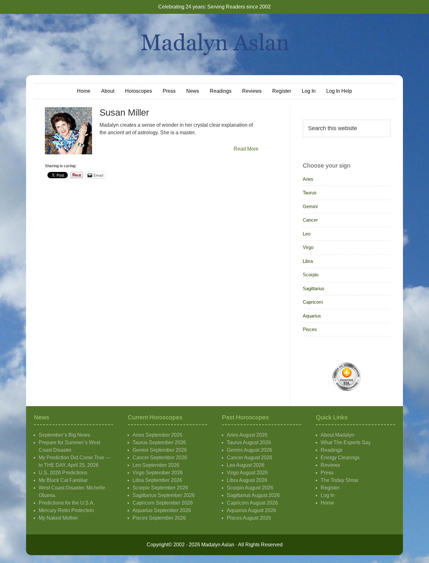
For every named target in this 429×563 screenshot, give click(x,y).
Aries (308, 179)
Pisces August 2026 (249, 518)
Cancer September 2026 (160, 457)
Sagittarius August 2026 (253, 495)
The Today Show (339, 480)
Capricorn (313, 302)
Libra (308, 261)
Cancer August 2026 (249, 457)
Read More (246, 149)
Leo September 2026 (156, 465)
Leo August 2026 (245, 465)
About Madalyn (337, 435)
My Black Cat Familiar (63, 480)
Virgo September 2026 (158, 472)
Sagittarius (313, 288)
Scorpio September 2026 (160, 487)
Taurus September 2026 (159, 442)
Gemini (310, 206)
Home (327, 502)
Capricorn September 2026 (163, 502)
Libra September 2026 (157, 480)
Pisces (310, 329)
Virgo (308, 247)
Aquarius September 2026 (162, 510)
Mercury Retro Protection (66, 510)
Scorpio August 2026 (250, 487)
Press (327, 472)
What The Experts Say (346, 442)
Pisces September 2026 (159, 518)
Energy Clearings (340, 457)
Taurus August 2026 (249, 442)
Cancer (310, 220)
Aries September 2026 (157, 435)
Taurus (310, 192)
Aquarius (312, 315)
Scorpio (310, 274)
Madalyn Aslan (214, 44)
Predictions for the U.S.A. (67, 502)
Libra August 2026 (247, 480)
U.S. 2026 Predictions (63, 472)
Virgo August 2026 (247, 472)
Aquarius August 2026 (251, 510)
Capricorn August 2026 (252, 502)
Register (330, 487)
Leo (306, 233)
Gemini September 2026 (160, 450)
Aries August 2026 (247, 435)
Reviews (330, 465)
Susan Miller (124, 113)
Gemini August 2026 (249, 450)
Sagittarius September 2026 (164, 495)
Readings (331, 450)
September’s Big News (64, 435)
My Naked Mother (58, 518)
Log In (327, 495)
